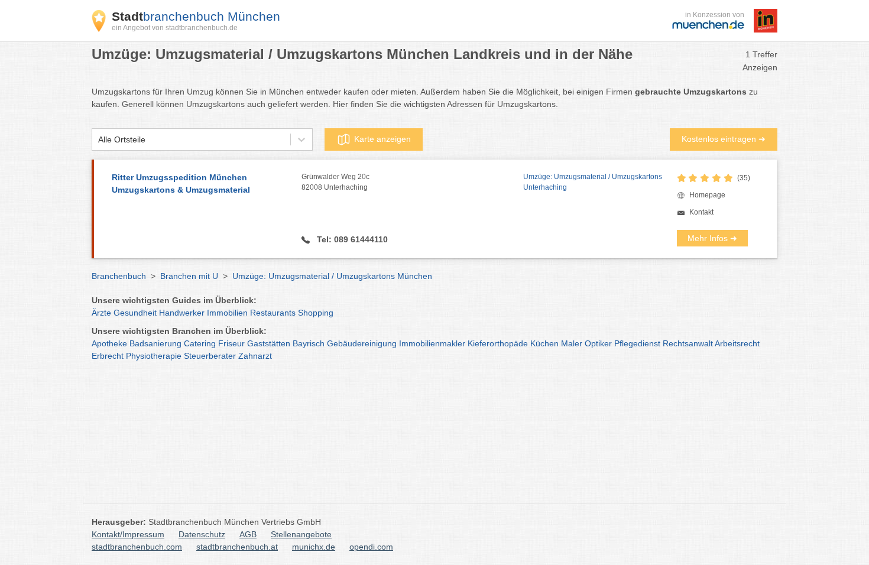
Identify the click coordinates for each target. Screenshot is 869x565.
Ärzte (101, 312)
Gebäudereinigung (362, 343)
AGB (248, 534)
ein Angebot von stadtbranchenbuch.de (175, 28)
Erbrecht (108, 356)
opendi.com (371, 546)
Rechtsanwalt (688, 343)
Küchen (544, 343)
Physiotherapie (153, 356)
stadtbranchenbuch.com (137, 546)
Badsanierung (155, 343)
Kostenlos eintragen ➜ (724, 139)
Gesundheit (135, 312)
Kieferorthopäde (498, 343)
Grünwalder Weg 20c (335, 182)
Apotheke (109, 343)
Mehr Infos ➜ (712, 238)
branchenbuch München (196, 16)
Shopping (315, 312)
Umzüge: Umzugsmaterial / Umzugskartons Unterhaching (592, 182)
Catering (200, 343)
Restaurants (273, 312)
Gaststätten (268, 343)
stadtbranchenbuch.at (237, 546)
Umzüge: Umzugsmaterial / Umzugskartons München (332, 276)
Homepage (707, 195)
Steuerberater (210, 356)
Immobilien (227, 312)
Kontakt (701, 212)
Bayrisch (309, 343)
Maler (571, 343)
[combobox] (98, 140)
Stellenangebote (301, 534)
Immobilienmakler (432, 343)
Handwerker (182, 312)
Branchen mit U (189, 276)
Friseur (231, 343)
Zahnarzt (255, 356)
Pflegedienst (637, 343)
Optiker (598, 343)
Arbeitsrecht (737, 343)
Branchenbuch (119, 276)
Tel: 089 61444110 (351, 239)
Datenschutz (202, 534)
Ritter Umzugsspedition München (181, 183)
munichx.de (313, 546)
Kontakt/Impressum (128, 534)
